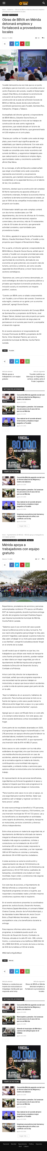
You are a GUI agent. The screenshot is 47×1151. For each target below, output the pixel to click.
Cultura (26, 1146)
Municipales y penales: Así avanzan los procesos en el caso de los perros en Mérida (30, 409)
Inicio (4, 10)
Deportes (39, 1144)
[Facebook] (11, 43)
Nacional (6, 1144)
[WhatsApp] (27, 43)
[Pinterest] (22, 43)
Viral (20, 1146)
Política (31, 1144)
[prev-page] (3, 430)
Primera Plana (13, 15)
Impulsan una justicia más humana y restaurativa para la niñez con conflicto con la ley (30, 516)
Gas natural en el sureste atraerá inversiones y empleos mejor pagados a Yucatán (29, 421)
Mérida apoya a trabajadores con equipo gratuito (11, 376)
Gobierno (10, 10)
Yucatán (11, 350)
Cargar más (22, 526)
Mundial (13, 1144)
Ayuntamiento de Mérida (8, 401)
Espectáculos (22, 1144)
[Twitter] (17, 43)
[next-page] (7, 430)
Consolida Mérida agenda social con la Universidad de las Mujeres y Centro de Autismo (31, 397)
